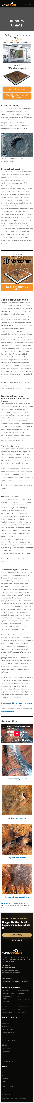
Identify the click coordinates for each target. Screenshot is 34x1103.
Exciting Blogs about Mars (17, 897)
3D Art (19, 1009)
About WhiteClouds (7, 1070)
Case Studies (5, 1054)
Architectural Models (23, 1006)
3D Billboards (5, 1023)
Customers (5, 1075)
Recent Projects (6, 1048)
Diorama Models (22, 996)
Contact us (4, 903)
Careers (4, 1081)
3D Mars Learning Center (22, 703)
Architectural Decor (22, 1012)
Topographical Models (23, 990)
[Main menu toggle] (30, 4)
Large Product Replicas (8, 993)
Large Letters (5, 1004)
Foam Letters (5, 1026)
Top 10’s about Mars (17, 858)
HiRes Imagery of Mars (17, 779)
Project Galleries (6, 1051)
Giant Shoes (5, 1021)
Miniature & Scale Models (24, 999)
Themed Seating (6, 1001)
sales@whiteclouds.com (8, 967)
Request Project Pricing (17, 935)
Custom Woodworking (7, 1029)
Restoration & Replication (8, 1032)
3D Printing (4, 1037)
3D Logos (4, 1009)
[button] (25, 3)
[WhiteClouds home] (12, 951)
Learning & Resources (7, 1086)
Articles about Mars (17, 818)
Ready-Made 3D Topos (7, 1061)
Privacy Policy (5, 1098)
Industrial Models (22, 1003)
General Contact (15, 1098)
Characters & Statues (7, 1012)
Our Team (4, 1073)
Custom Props (5, 990)
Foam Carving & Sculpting (8, 1040)
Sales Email (23, 1098)
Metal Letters (5, 1007)
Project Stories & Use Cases (8, 1057)
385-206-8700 (6, 965)
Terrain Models (21, 993)
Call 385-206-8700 (17, 940)
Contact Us (5, 1078)
